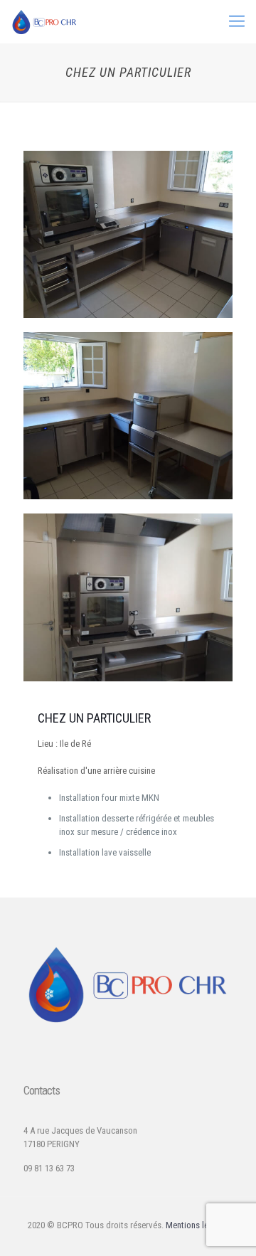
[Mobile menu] (237, 21)
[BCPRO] (44, 21)
